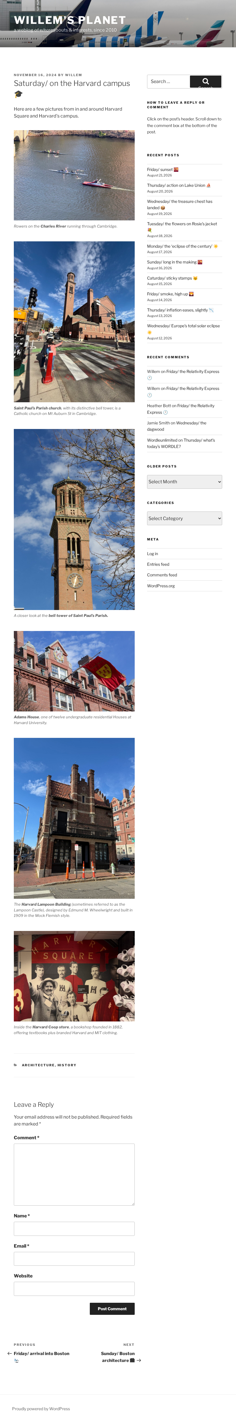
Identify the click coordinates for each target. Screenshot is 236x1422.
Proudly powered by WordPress (41, 1408)
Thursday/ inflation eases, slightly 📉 (180, 309)
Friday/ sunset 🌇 (162, 169)
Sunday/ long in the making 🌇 (174, 261)
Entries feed (158, 564)
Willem (73, 75)
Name (22, 1216)
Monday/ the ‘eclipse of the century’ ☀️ (182, 246)
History (67, 1065)
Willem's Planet (70, 20)
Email (21, 1246)
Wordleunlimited (162, 440)
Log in (152, 553)
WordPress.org (161, 585)
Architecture (38, 1065)
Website (23, 1276)
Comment (26, 1137)
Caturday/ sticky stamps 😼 (172, 278)
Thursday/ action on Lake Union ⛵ (179, 185)
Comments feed (162, 574)
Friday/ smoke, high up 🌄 (170, 293)
